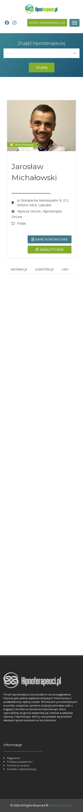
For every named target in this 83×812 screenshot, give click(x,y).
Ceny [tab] (65, 269)
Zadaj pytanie (51, 249)
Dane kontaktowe (51, 239)
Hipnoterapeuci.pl (61, 805)
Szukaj (41, 67)
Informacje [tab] (19, 269)
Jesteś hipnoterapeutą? (47, 22)
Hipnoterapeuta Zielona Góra (33, 629)
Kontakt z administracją (21, 769)
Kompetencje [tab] (44, 269)
